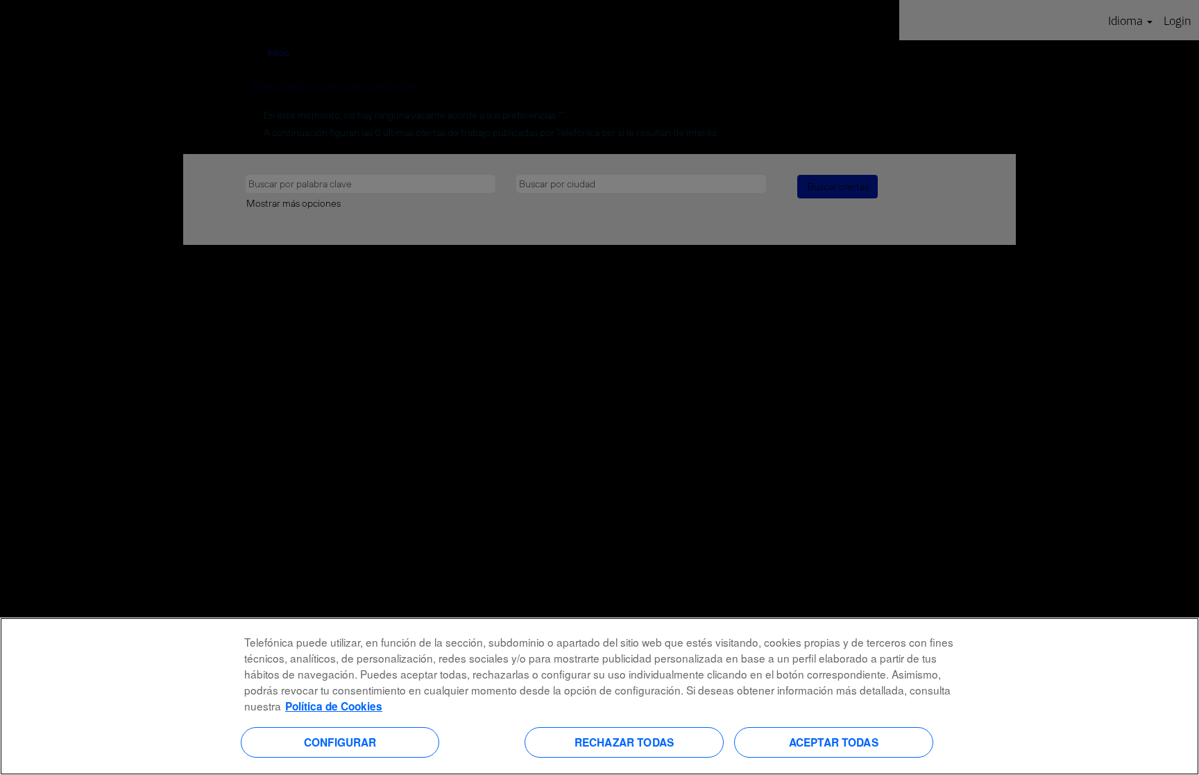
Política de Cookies (333, 706)
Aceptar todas (833, 741)
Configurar (340, 741)
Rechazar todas (624, 741)
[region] (599, 696)
